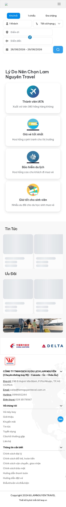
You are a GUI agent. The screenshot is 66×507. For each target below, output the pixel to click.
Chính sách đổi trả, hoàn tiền (19, 458)
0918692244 (19, 394)
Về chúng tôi (10, 405)
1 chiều (31, 15)
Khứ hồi (13, 15)
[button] (13, 16)
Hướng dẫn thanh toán (15, 473)
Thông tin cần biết (13, 447)
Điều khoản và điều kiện (16, 482)
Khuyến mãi (9, 421)
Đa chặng (51, 15)
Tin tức (7, 426)
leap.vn (44, 500)
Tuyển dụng (9, 431)
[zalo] (60, 419)
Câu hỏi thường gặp (14, 436)
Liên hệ (7, 441)
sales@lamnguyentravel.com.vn (28, 389)
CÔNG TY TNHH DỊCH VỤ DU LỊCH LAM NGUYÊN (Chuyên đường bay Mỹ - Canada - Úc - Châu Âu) (30, 373)
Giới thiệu (8, 416)
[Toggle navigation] (59, 4)
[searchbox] (27, 32)
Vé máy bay (9, 411)
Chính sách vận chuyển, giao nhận (22, 463)
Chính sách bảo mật (14, 468)
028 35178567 (24, 399)
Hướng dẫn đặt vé (13, 478)
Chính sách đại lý (12, 453)
